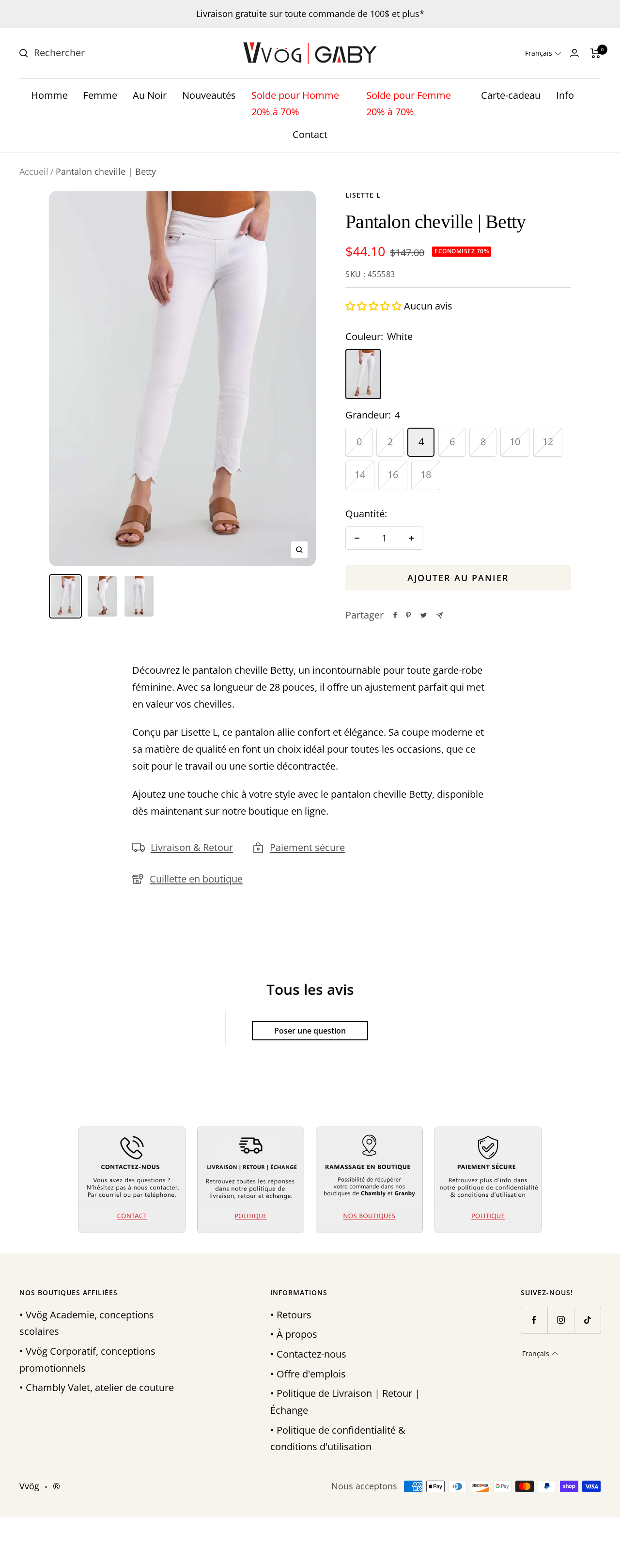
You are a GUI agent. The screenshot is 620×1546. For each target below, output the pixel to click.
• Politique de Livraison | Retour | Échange (345, 1402)
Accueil (33, 171)
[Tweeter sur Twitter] (423, 615)
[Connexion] (574, 53)
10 (515, 441)
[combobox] (106, 53)
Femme (100, 95)
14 (360, 474)
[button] (543, 53)
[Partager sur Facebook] (395, 615)
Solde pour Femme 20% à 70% (408, 104)
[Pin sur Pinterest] (408, 615)
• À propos (293, 1334)
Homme (49, 95)
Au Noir (150, 95)
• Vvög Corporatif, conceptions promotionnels (87, 1360)
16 (393, 474)
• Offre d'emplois (308, 1373)
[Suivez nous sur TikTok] (587, 1320)
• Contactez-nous (308, 1353)
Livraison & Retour (192, 847)
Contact (310, 134)
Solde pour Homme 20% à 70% (295, 104)
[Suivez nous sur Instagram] (560, 1320)
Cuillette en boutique (196, 878)
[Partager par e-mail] (439, 615)
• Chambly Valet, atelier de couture (96, 1387)
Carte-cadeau (511, 95)
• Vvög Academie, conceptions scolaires (86, 1323)
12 (547, 441)
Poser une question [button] (310, 1030)
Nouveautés (209, 95)
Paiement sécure (307, 847)
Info (565, 95)
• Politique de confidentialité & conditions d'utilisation (337, 1438)
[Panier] (595, 53)
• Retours (290, 1314)
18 (425, 474)
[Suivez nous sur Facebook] (534, 1320)
